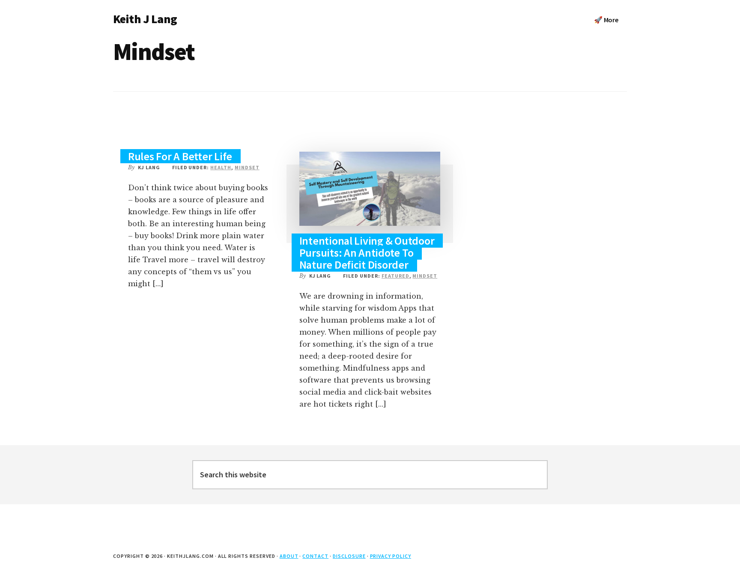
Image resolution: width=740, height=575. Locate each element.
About (289, 556)
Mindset (247, 167)
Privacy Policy (390, 556)
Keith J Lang (145, 19)
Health (220, 167)
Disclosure (349, 556)
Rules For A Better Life (180, 156)
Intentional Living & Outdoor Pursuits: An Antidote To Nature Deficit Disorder (367, 253)
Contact (315, 556)
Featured (395, 276)
